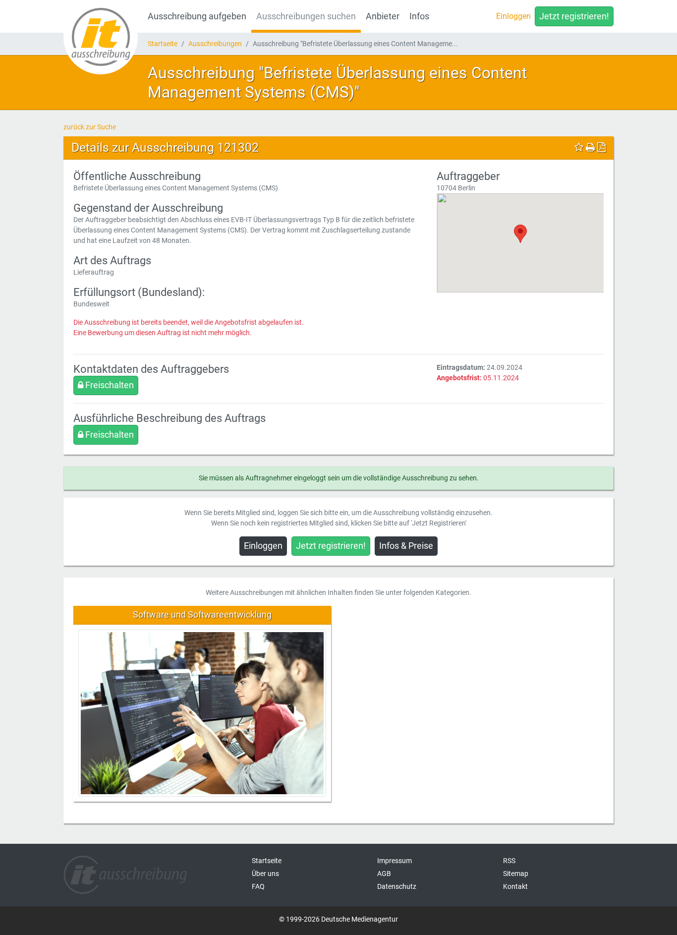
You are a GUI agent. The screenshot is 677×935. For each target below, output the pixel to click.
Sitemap (515, 873)
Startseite (162, 44)
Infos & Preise (406, 546)
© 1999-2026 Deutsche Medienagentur (338, 919)
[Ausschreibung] (100, 37)
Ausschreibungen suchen (306, 16)
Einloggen (513, 16)
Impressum (394, 861)
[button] (520, 234)
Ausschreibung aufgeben (197, 16)
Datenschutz (396, 886)
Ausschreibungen (215, 44)
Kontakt (515, 886)
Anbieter (382, 16)
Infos (419, 16)
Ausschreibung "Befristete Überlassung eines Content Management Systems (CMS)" (337, 82)
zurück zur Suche (89, 127)
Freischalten (108, 385)
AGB (384, 873)
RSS (509, 861)
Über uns (265, 873)
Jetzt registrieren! (574, 16)
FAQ (258, 886)
